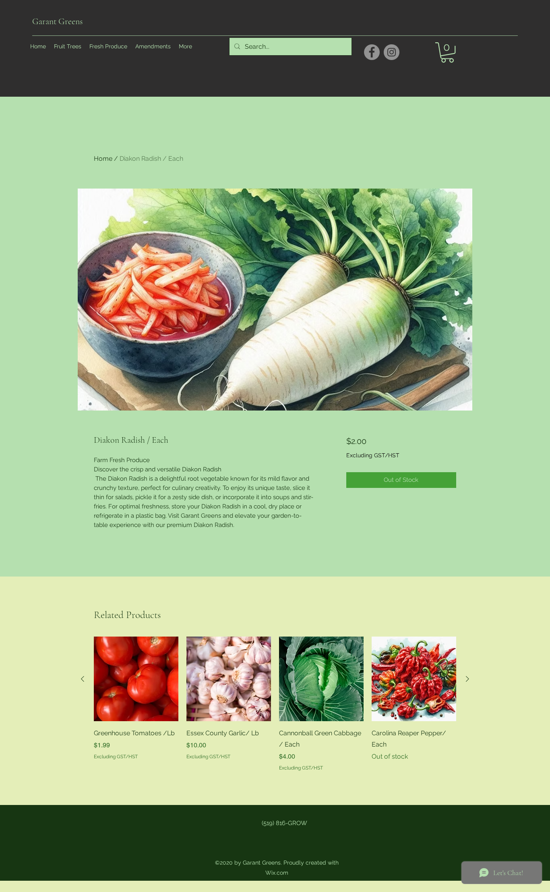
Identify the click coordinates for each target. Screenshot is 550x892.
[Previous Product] (82, 679)
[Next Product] (467, 679)
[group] (275, 704)
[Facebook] (372, 52)
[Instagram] (391, 52)
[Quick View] (136, 679)
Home (103, 158)
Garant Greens (57, 21)
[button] (447, 52)
